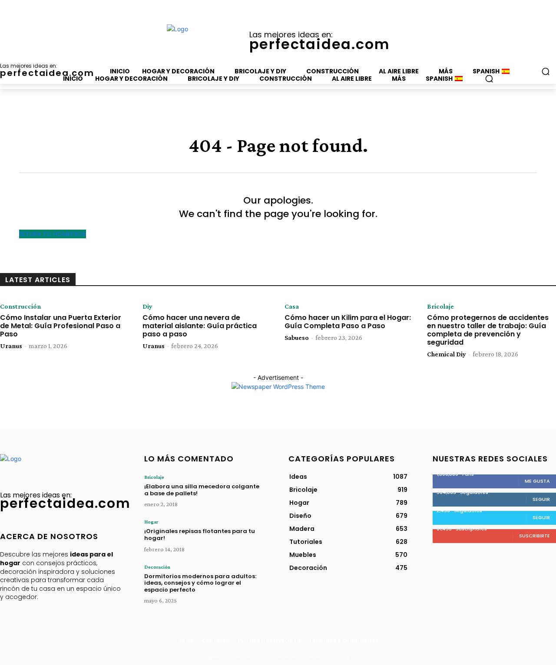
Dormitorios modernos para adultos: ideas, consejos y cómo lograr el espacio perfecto (200, 583)
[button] (489, 78)
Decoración (157, 567)
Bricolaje (440, 306)
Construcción (20, 306)
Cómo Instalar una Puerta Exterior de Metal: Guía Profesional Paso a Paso (60, 326)
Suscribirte (534, 535)
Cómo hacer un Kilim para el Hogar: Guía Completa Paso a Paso (348, 322)
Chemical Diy (446, 354)
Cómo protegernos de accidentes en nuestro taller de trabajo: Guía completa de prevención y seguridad (488, 330)
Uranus (11, 345)
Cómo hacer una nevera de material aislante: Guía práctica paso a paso (199, 326)
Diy (147, 306)
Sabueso (297, 337)
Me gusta (537, 480)
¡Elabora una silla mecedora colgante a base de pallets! (201, 489)
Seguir (541, 499)
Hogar (151, 521)
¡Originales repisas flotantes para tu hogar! (199, 534)
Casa (292, 306)
